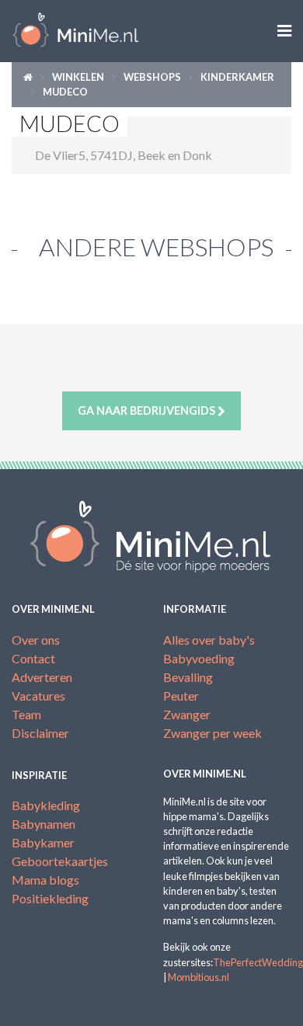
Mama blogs (45, 879)
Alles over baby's (209, 639)
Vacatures (38, 695)
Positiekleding (50, 898)
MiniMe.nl (76, 31)
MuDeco (65, 91)
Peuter (181, 695)
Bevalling (188, 677)
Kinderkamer (237, 77)
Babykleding (46, 805)
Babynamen (43, 823)
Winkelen (78, 77)
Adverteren (42, 677)
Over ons (36, 639)
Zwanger (187, 714)
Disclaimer (40, 732)
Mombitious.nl (198, 977)
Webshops (152, 77)
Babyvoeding (199, 658)
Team (26, 714)
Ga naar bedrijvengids (148, 410)
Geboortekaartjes (60, 861)
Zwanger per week (212, 732)
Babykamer (43, 842)
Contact (33, 658)
